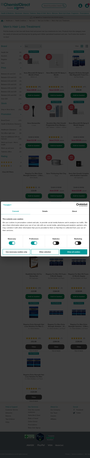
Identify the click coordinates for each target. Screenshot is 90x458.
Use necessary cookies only (16, 252)
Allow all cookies (73, 252)
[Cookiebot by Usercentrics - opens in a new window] (77, 205)
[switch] (34, 243)
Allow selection (45, 252)
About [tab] (74, 211)
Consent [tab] (15, 211)
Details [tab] (45, 211)
